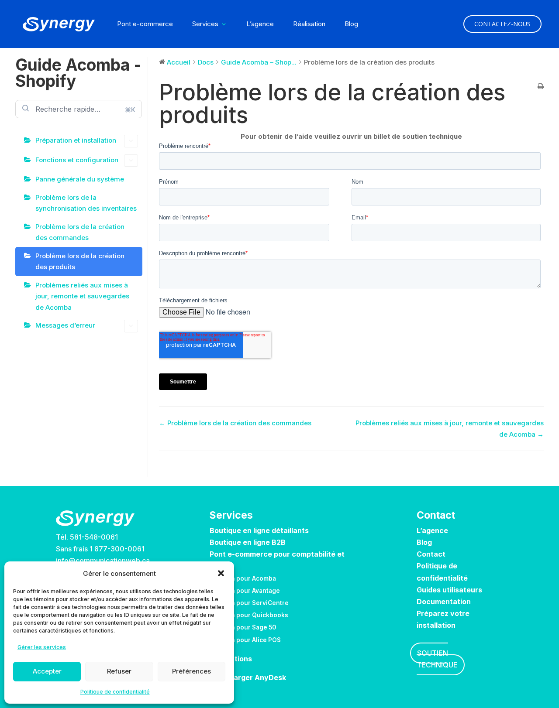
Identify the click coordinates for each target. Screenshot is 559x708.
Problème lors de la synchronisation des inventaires (86, 203)
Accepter (47, 671)
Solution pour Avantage (245, 590)
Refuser (119, 671)
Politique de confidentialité (115, 691)
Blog (351, 24)
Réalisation (309, 24)
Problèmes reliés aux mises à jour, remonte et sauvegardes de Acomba (82, 296)
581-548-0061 (94, 537)
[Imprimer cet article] (541, 86)
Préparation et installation (75, 140)
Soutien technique (437, 659)
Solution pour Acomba (243, 578)
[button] (221, 573)
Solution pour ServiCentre (249, 602)
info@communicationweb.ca (103, 560)
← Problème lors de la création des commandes (235, 423)
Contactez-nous (502, 24)
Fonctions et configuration (76, 160)
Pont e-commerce (145, 24)
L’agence (260, 24)
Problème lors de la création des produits (79, 261)
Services (205, 24)
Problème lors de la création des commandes (79, 232)
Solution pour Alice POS (245, 639)
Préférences (191, 671)
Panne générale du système (79, 179)
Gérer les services (41, 647)
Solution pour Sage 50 (243, 627)
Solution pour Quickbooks (249, 615)
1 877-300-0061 (117, 548)
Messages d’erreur (65, 325)
